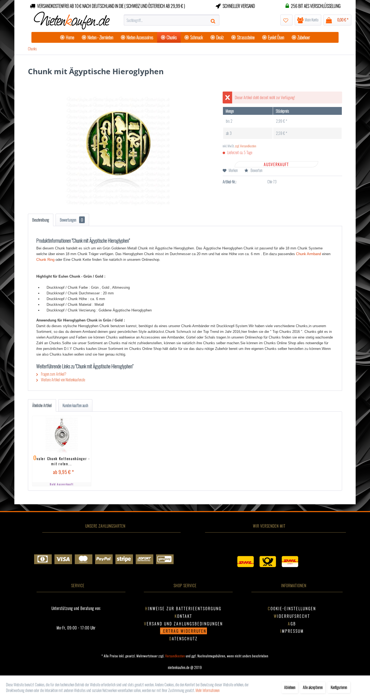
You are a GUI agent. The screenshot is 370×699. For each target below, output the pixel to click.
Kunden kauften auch (75, 405)
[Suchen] (213, 20)
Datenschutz (183, 638)
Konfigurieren (339, 687)
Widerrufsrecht (292, 616)
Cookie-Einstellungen (292, 608)
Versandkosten (175, 656)
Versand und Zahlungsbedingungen (183, 623)
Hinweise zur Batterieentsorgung (183, 608)
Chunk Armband (308, 254)
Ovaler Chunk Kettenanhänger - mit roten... (61, 460)
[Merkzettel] (286, 20)
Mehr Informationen (207, 690)
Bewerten (256, 170)
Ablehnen (289, 687)
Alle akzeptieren (313, 687)
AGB (292, 623)
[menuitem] (171, 20)
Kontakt (183, 616)
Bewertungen (71, 220)
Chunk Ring (45, 260)
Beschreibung (40, 220)
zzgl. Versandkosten (245, 146)
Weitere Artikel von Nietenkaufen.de (62, 379)
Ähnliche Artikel (42, 405)
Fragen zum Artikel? (53, 374)
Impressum (292, 631)
